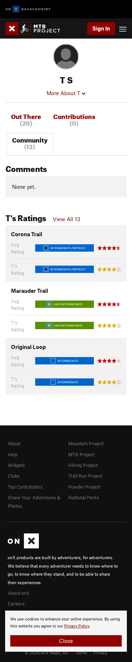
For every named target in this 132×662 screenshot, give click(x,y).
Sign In (101, 28)
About (14, 443)
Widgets (16, 465)
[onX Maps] (23, 547)
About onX (19, 593)
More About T (64, 93)
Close (66, 640)
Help (13, 454)
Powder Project (84, 487)
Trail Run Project (85, 476)
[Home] (36, 28)
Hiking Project (83, 465)
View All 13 (66, 219)
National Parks (83, 497)
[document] (66, 631)
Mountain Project (85, 443)
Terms (81, 652)
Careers (16, 604)
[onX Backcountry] (28, 9)
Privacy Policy (76, 626)
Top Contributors (25, 487)
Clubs (13, 476)
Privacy (100, 652)
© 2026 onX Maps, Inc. (47, 652)
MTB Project (81, 454)
